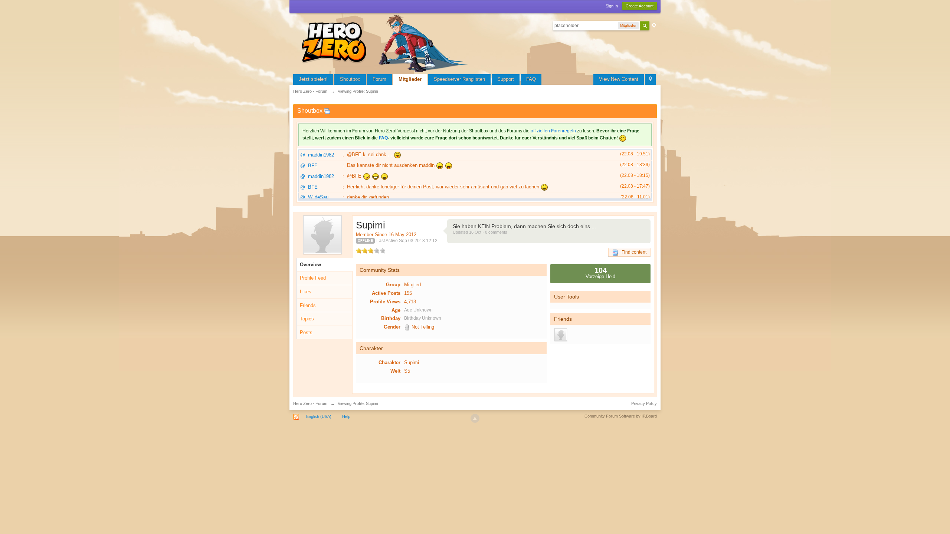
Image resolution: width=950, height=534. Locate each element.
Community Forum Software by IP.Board (620, 416)
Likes (305, 291)
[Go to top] (475, 418)
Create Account (639, 6)
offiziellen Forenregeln (553, 131)
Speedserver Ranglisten (459, 79)
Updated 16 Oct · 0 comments (480, 232)
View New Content (618, 79)
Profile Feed (313, 278)
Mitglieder (410, 79)
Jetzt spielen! (313, 79)
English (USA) (318, 416)
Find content (632, 252)
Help (346, 416)
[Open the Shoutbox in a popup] (327, 111)
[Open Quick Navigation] (650, 79)
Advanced (654, 25)
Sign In (612, 6)
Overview (310, 264)
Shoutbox (350, 79)
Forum (379, 79)
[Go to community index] (386, 42)
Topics (307, 319)
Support (505, 79)
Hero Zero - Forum (310, 403)
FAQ (531, 79)
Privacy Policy (644, 403)
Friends (308, 305)
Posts (306, 332)
